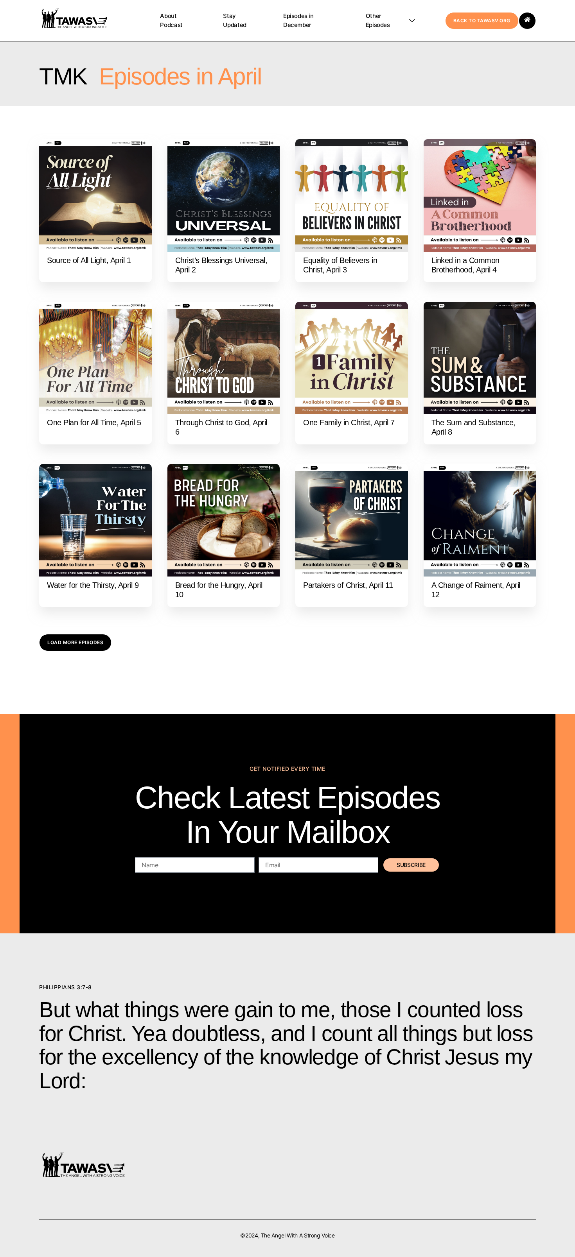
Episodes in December (298, 20)
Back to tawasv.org (481, 20)
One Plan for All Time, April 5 (94, 422)
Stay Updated (234, 20)
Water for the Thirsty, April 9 (92, 585)
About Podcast (171, 20)
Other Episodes (378, 20)
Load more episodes (75, 642)
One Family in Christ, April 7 (349, 422)
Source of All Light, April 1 (89, 260)
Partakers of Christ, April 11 (348, 585)
